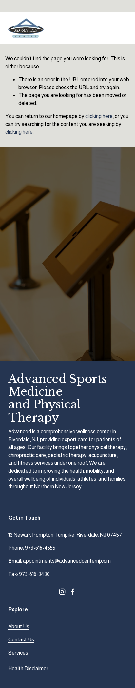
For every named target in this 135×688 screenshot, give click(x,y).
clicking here (99, 116)
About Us (18, 626)
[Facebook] (72, 591)
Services (18, 653)
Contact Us (21, 639)
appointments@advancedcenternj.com (67, 561)
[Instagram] (62, 591)
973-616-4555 (40, 548)
